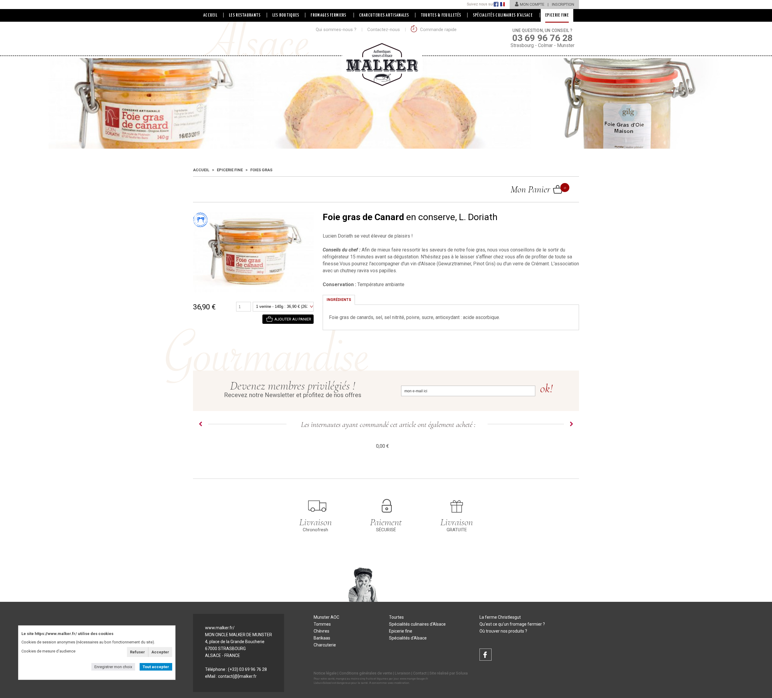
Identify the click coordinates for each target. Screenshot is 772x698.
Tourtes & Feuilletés (441, 15)
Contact (420, 673)
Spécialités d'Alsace (408, 638)
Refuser (137, 652)
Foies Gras (261, 170)
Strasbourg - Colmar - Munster (542, 38)
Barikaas (322, 638)
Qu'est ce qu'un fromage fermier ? (512, 624)
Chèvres (321, 631)
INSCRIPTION (563, 4)
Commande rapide (438, 29)
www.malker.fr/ (220, 627)
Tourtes (396, 617)
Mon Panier (536, 189)
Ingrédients (339, 300)
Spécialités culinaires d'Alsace (417, 624)
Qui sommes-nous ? (336, 29)
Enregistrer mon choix (113, 667)
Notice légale (325, 673)
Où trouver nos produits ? (503, 631)
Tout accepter (156, 667)
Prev (200, 423)
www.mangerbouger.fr (414, 678)
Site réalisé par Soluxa (448, 673)
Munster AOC (326, 617)
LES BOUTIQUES (285, 15)
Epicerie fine (230, 170)
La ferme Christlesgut (500, 617)
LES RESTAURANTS (245, 15)
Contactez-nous (383, 29)
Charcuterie (325, 645)
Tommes (322, 624)
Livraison (402, 673)
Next (571, 423)
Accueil (210, 15)
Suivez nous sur (480, 4)
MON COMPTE (532, 4)
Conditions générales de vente (365, 673)
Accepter (160, 652)
